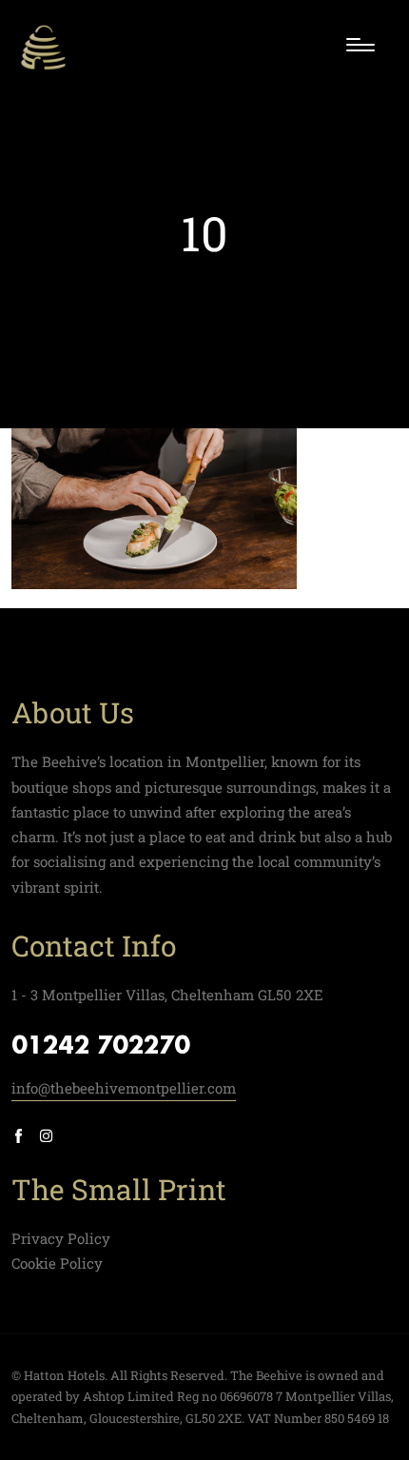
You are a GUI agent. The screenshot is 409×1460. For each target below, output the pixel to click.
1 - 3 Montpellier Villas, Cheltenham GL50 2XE (167, 994)
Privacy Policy (60, 1238)
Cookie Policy (57, 1263)
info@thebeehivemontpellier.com (123, 1087)
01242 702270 (100, 1047)
